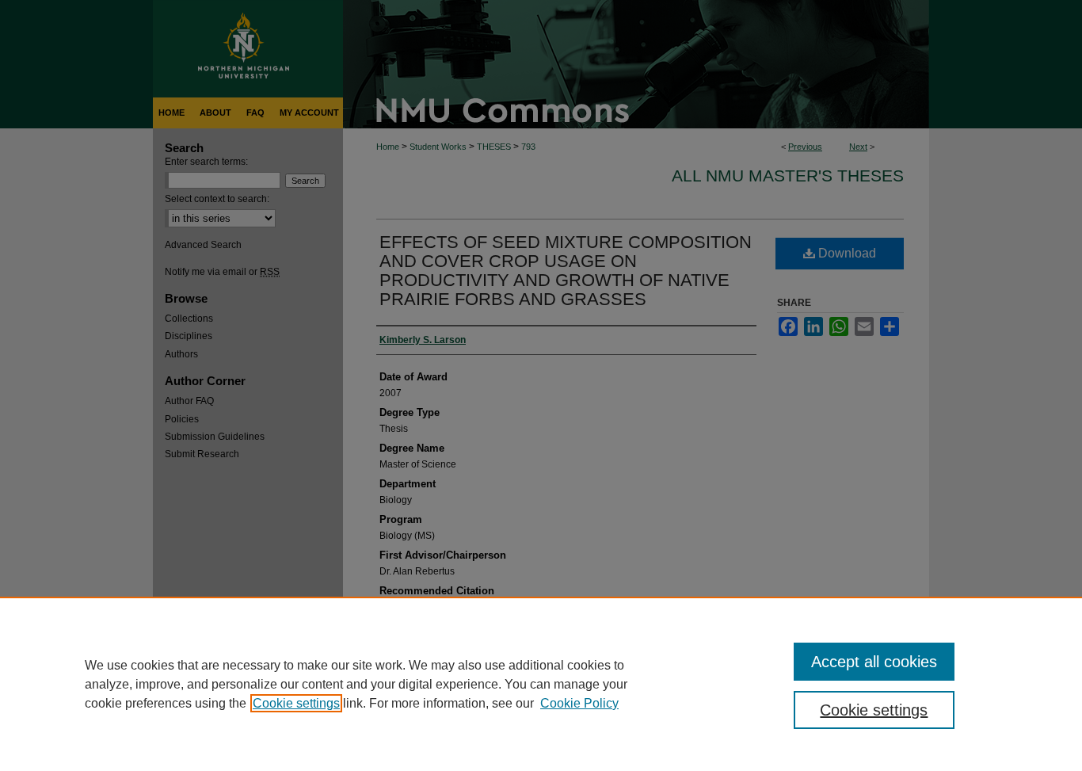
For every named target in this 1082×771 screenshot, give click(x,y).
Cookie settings (296, 703)
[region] (541, 684)
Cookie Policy (579, 703)
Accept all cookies (874, 661)
